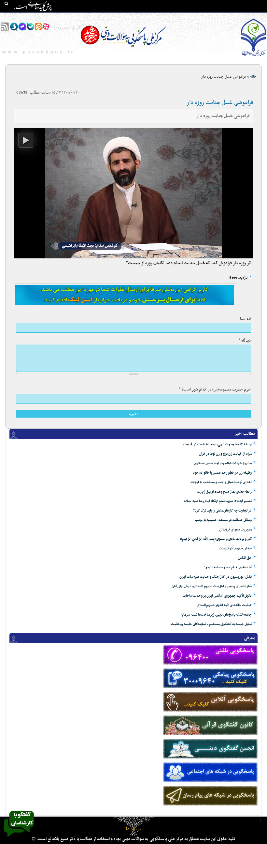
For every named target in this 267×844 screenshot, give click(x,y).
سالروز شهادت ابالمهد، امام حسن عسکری (223, 463)
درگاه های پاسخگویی (137, 16)
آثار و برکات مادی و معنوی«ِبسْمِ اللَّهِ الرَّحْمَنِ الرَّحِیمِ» (216, 539)
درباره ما (133, 829)
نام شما (245, 318)
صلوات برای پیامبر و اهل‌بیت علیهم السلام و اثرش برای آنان (212, 586)
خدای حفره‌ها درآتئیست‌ (235, 548)
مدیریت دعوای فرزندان (235, 530)
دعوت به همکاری (19, 16)
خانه (260, 16)
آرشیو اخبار (73, 16)
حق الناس (245, 558)
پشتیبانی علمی (101, 16)
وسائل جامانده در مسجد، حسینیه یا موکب (223, 520)
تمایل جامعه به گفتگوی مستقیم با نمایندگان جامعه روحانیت (211, 624)
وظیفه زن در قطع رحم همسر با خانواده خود (222, 473)
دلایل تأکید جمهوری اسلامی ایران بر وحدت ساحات (217, 596)
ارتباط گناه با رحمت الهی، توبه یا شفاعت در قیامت (217, 444)
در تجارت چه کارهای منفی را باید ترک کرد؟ (222, 511)
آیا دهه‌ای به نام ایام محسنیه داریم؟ (228, 567)
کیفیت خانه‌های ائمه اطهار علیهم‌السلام (224, 605)
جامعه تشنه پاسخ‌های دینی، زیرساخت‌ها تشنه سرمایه (216, 615)
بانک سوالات (240, 16)
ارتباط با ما (49, 16)
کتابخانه (216, 16)
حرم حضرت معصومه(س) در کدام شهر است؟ (215, 389)
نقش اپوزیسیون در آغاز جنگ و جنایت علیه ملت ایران (215, 577)
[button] (26, 140)
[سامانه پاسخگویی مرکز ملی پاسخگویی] (19, 838)
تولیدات (167, 16)
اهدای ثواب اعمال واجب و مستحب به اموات (221, 482)
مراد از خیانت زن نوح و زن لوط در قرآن (225, 454)
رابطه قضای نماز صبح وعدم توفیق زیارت (224, 492)
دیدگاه (244, 340)
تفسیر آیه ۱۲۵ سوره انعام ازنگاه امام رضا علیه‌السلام (218, 501)
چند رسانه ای (192, 16)
